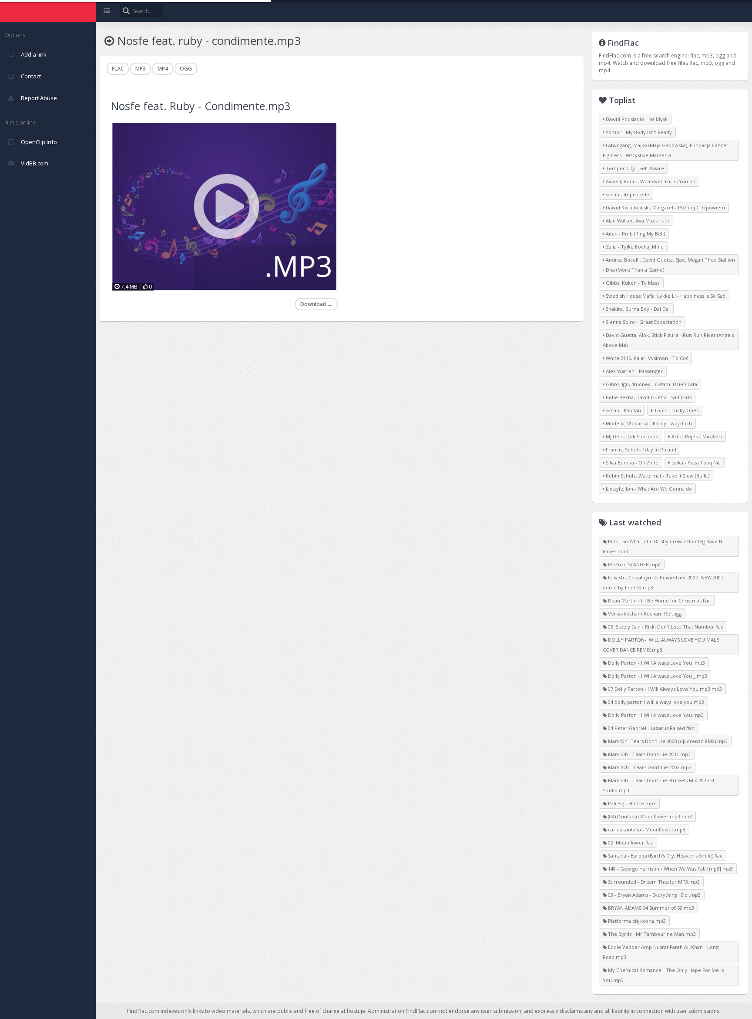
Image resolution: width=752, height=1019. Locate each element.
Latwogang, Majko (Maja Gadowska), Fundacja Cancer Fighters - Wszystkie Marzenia (665, 150)
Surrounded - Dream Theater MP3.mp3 (653, 881)
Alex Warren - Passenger (633, 371)
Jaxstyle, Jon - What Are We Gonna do (648, 488)
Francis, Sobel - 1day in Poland (640, 449)
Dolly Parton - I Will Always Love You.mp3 (655, 715)
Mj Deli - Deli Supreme (631, 436)
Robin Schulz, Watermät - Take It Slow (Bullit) (656, 475)
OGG (186, 68)
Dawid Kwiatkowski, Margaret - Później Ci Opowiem (664, 207)
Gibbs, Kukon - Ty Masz (632, 282)
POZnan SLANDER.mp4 (634, 564)
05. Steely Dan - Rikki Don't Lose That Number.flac (665, 626)
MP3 (140, 68)
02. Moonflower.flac (630, 842)
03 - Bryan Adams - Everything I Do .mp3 (654, 894)
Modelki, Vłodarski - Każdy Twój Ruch (648, 423)
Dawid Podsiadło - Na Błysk (636, 119)
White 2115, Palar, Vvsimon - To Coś (646, 358)
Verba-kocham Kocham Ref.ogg (644, 613)
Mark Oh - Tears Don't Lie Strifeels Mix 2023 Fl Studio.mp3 (658, 785)
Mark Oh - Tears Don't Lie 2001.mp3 (649, 754)
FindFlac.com (48, 11)
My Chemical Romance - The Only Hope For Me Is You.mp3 (663, 975)
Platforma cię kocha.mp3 (636, 921)
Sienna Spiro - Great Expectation (643, 322)
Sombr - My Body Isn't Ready (638, 132)
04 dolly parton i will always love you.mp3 (655, 702)
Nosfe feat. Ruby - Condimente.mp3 (200, 105)
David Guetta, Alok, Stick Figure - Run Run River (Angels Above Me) (668, 340)
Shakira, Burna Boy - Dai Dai (637, 309)
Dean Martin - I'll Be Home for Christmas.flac (659, 600)
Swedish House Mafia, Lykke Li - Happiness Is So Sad (664, 296)
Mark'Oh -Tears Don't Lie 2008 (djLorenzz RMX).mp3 (667, 741)
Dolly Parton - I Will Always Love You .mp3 (656, 662)
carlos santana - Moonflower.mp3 (646, 829)
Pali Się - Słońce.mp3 (631, 803)
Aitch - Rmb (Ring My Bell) (634, 233)
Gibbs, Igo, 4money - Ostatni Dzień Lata (650, 384)
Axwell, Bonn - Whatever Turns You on (649, 181)
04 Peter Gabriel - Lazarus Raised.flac (650, 728)
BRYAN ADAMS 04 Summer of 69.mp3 (650, 908)
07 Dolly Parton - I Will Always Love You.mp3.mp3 (664, 689)
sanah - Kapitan (622, 410)
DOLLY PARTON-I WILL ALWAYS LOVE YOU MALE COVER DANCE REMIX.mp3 (661, 644)
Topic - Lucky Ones (675, 410)
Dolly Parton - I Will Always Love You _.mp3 (657, 676)
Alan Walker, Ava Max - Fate (636, 220)
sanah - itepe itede (626, 194)
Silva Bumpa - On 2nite (631, 462)
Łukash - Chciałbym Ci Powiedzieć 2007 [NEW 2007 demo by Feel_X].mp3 (663, 582)
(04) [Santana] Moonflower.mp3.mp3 (649, 816)
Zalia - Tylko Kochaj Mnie (634, 246)
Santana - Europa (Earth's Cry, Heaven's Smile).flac (664, 855)
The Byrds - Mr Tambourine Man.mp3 (651, 934)
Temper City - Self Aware (634, 168)
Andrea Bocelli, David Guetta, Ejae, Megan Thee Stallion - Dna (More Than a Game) (669, 264)
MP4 (163, 68)
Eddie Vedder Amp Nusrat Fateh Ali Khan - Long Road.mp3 (660, 952)
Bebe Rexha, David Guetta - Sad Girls (648, 397)
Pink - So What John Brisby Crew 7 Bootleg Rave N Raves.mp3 (662, 546)
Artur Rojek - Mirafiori (696, 436)
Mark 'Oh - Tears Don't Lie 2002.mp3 (649, 767)
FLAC (118, 68)
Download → (316, 304)
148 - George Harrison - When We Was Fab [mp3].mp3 (670, 868)
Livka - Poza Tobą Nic (695, 462)
